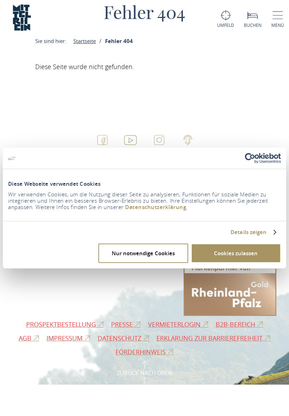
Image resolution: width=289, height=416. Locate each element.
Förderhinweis (141, 352)
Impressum (65, 338)
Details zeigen (248, 232)
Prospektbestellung (62, 324)
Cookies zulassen (236, 253)
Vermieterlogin (175, 324)
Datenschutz (120, 338)
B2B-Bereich (236, 324)
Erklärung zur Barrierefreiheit (210, 338)
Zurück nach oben (144, 373)
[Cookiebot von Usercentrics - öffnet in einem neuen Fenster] (250, 158)
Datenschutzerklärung (155, 206)
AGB (26, 338)
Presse (123, 324)
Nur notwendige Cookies (143, 253)
